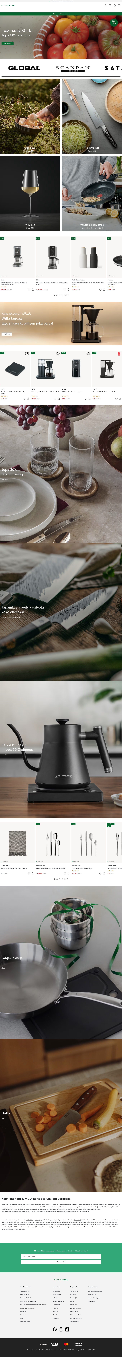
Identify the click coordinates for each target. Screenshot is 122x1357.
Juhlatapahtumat (75, 1308)
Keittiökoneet (57, 1294)
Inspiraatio (73, 1294)
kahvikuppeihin (17, 1211)
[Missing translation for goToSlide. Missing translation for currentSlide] (54, 295)
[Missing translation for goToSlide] (57, 295)
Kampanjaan (7, 43)
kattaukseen (61, 1211)
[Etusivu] (8, 5)
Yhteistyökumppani (94, 1298)
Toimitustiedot (24, 1294)
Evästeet (22, 1315)
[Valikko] (119, 5)
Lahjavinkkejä (74, 1311)
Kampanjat (73, 1298)
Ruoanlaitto (56, 1291)
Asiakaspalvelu (24, 1291)
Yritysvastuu (92, 1294)
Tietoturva (23, 1311)
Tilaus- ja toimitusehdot (27, 1308)
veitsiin (34, 1211)
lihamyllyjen (38, 1220)
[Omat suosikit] (110, 5)
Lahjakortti (56, 1318)
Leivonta (55, 1298)
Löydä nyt (7, 334)
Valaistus (55, 1311)
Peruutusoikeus (25, 1321)
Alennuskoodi (74, 1321)
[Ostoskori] (114, 5)
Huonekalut (56, 1304)
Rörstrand (98, 1222)
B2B (21, 1318)
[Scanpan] (73, 68)
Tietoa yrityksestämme (95, 1291)
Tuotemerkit (74, 1291)
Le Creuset (85, 1222)
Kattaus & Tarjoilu (58, 1301)
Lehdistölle (91, 1301)
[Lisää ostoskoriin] (33, 289)
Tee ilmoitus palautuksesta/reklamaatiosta (33, 1304)
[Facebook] (55, 1329)
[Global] (24, 68)
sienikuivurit (77, 1220)
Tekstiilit (55, 1308)
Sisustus (55, 1315)
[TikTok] (67, 1329)
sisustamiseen (70, 1211)
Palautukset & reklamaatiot (28, 1301)
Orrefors (22, 1229)
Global (92, 1222)
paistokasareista (6, 1211)
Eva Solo (107, 1222)
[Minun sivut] (105, 5)
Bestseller (73, 1304)
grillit (18, 1222)
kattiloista (26, 1211)
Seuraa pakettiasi (25, 1298)
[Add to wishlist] (29, 289)
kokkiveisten (29, 1220)
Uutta (72, 1301)
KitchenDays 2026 (75, 1318)
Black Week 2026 (75, 1315)
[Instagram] (61, 1329)
